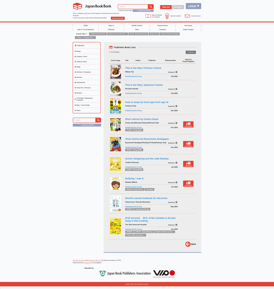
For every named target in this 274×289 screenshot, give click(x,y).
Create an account (117, 18)
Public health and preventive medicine (139, 235)
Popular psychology (142, 209)
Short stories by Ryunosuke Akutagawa (147, 139)
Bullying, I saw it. (134, 178)
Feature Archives (162, 25)
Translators (162, 29)
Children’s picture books (97, 34)
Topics (137, 29)
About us (111, 25)
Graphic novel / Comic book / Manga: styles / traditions (126, 34)
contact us (88, 262)
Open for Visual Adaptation (85, 29)
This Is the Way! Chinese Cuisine (143, 68)
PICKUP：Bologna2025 (134, 130)
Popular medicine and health (169, 34)
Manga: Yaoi (154, 34)
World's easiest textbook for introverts (146, 198)
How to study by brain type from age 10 (146, 102)
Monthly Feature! (137, 25)
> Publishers (190, 52)
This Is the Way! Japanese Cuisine (144, 85)
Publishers (111, 29)
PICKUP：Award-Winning (144, 232)
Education (149, 189)
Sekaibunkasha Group (133, 76)
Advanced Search (143, 11)
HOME (86, 25)
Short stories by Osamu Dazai (141, 119)
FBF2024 (129, 209)
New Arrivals (188, 25)
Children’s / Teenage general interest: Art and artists (92, 37)
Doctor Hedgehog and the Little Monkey (147, 158)
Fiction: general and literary (138, 34)
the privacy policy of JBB (96, 260)
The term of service (79, 260)
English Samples (188, 29)
